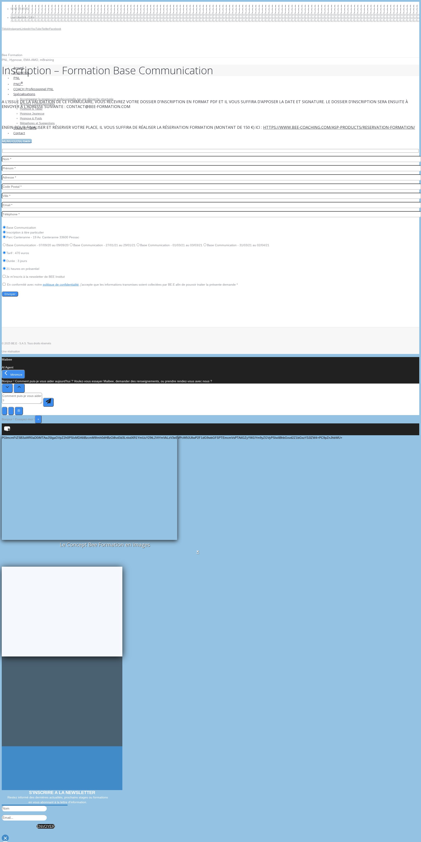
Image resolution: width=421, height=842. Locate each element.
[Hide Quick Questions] (7, 388)
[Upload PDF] (4, 411)
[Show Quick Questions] (19, 388)
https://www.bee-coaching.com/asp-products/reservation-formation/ (339, 127)
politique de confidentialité (61, 284)
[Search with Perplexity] (19, 411)
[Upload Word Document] (11, 411)
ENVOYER (46, 826)
